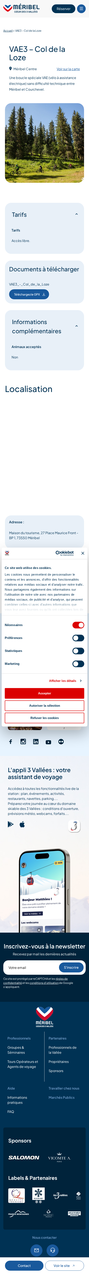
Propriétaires (59, 1061)
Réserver (63, 8)
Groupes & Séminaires (16, 1050)
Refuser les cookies (44, 718)
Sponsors (56, 1071)
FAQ (10, 1111)
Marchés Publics (62, 1097)
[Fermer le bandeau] (82, 553)
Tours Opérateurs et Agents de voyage (22, 1064)
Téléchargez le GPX (27, 294)
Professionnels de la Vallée (63, 1050)
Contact (24, 1265)
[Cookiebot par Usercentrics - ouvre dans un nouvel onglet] (56, 553)
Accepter (44, 693)
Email (36, 1250)
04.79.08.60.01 (53, 1250)
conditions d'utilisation (44, 983)
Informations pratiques (17, 1100)
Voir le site (62, 1265)
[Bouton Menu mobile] (81, 8)
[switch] (78, 638)
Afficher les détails (62, 681)
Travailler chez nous (64, 1088)
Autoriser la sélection (44, 705)
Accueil (8, 30)
